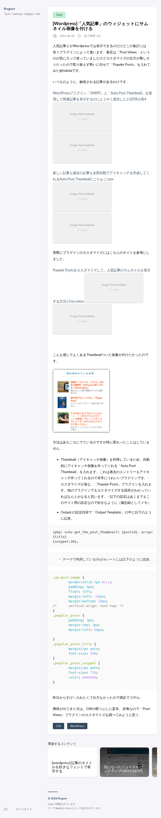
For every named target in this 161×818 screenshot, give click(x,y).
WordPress (77, 726)
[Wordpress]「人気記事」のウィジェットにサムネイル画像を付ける (100, 26)
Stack (58, 808)
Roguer (10, 8)
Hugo (51, 804)
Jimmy (68, 808)
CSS (58, 726)
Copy (146, 532)
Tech (59, 14)
